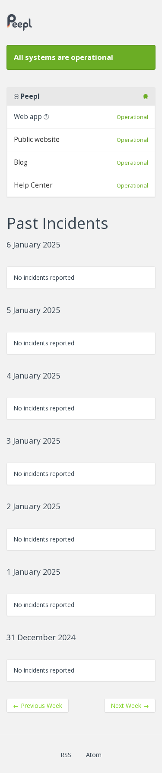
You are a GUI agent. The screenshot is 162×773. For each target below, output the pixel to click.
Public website (37, 139)
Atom (94, 755)
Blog (21, 162)
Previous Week (37, 705)
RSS (65, 755)
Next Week (130, 705)
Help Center (33, 185)
